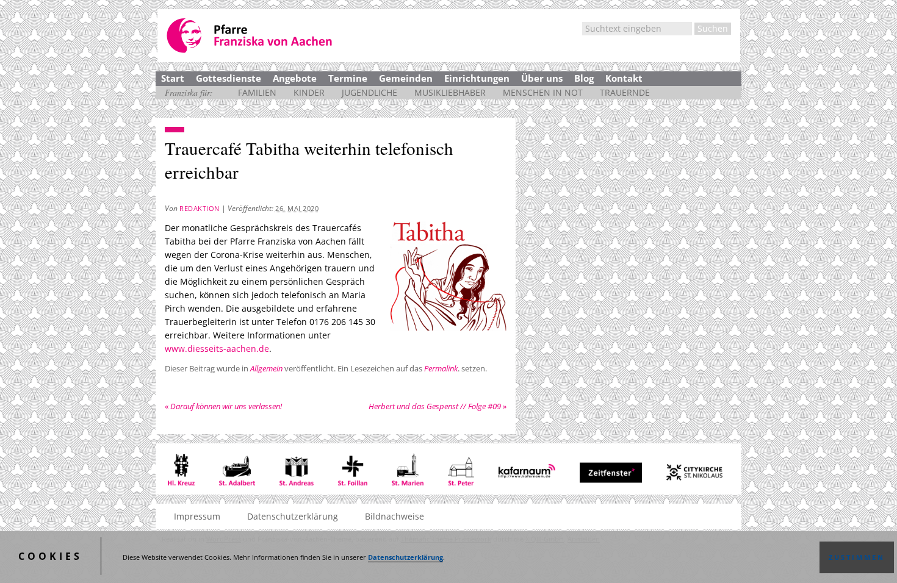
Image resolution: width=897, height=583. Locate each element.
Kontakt (624, 78)
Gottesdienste (228, 78)
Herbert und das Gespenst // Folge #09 (437, 406)
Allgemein (266, 368)
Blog (584, 78)
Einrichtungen (477, 78)
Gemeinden (406, 78)
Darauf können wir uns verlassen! (223, 406)
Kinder (309, 92)
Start (172, 78)
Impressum (197, 516)
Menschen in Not (543, 92)
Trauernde (625, 92)
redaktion (199, 208)
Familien (257, 92)
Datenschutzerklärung (405, 557)
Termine (347, 78)
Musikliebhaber (450, 92)
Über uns (542, 78)
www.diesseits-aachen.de (217, 348)
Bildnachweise (394, 516)
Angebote (295, 78)
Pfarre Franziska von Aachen (250, 35)
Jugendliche (369, 92)
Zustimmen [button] (857, 557)
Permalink (441, 368)
